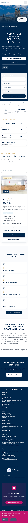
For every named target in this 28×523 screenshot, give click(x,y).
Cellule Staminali (6, 404)
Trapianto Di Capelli (6, 397)
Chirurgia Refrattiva (6, 401)
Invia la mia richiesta (15, 375)
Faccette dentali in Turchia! (8, 438)
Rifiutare (5, 519)
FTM (3, 429)
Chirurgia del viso (6, 413)
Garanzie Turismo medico (8, 455)
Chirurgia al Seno (6, 420)
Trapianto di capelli (6, 414)
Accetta (13, 519)
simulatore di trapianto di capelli (10, 459)
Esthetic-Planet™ (9, 510)
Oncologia (4, 407)
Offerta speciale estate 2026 (8, 439)
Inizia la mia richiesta (15, 312)
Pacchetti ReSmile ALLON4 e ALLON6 (10, 445)
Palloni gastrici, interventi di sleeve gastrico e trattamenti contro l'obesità (13, 443)
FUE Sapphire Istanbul (7, 440)
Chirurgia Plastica (6, 394)
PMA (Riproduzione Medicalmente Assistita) (12, 400)
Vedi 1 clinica (15, 96)
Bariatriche (4, 417)
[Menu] (25, 2)
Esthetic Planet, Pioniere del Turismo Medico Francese (12, 451)
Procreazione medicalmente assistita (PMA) (12, 426)
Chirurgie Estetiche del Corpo (9, 436)
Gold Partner (9, 91)
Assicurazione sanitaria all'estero (10, 456)
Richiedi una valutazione (15, 58)
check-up (4, 427)
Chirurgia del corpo (6, 419)
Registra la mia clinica (13, 502)
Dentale (3, 396)
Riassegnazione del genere (8, 416)
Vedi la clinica (14, 235)
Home (3, 26)
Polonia (6, 26)
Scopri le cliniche (14, 62)
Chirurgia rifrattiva (6, 423)
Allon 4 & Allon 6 (6, 430)
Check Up (4, 406)
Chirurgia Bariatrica (6, 398)
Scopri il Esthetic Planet (7, 454)
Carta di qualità (5, 458)
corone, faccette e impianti (8, 424)
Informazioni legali (19, 510)
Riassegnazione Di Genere (8, 403)
